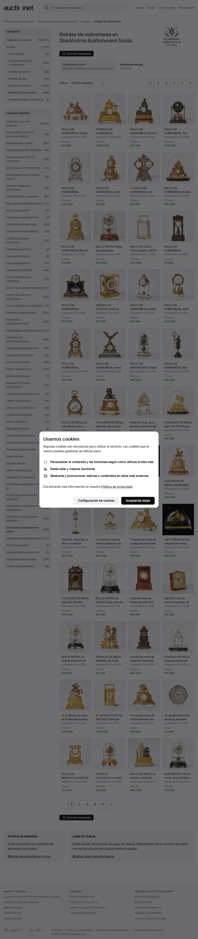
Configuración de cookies (96, 501)
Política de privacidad (116, 487)
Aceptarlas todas (138, 501)
